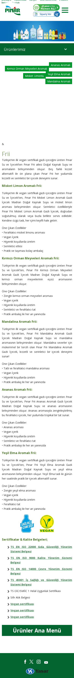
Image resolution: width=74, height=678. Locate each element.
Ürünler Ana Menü (37, 630)
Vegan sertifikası (22, 604)
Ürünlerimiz (14, 49)
